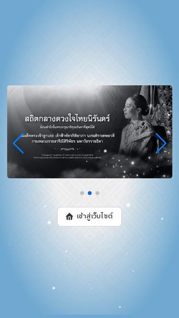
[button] (82, 193)
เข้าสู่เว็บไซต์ (95, 216)
